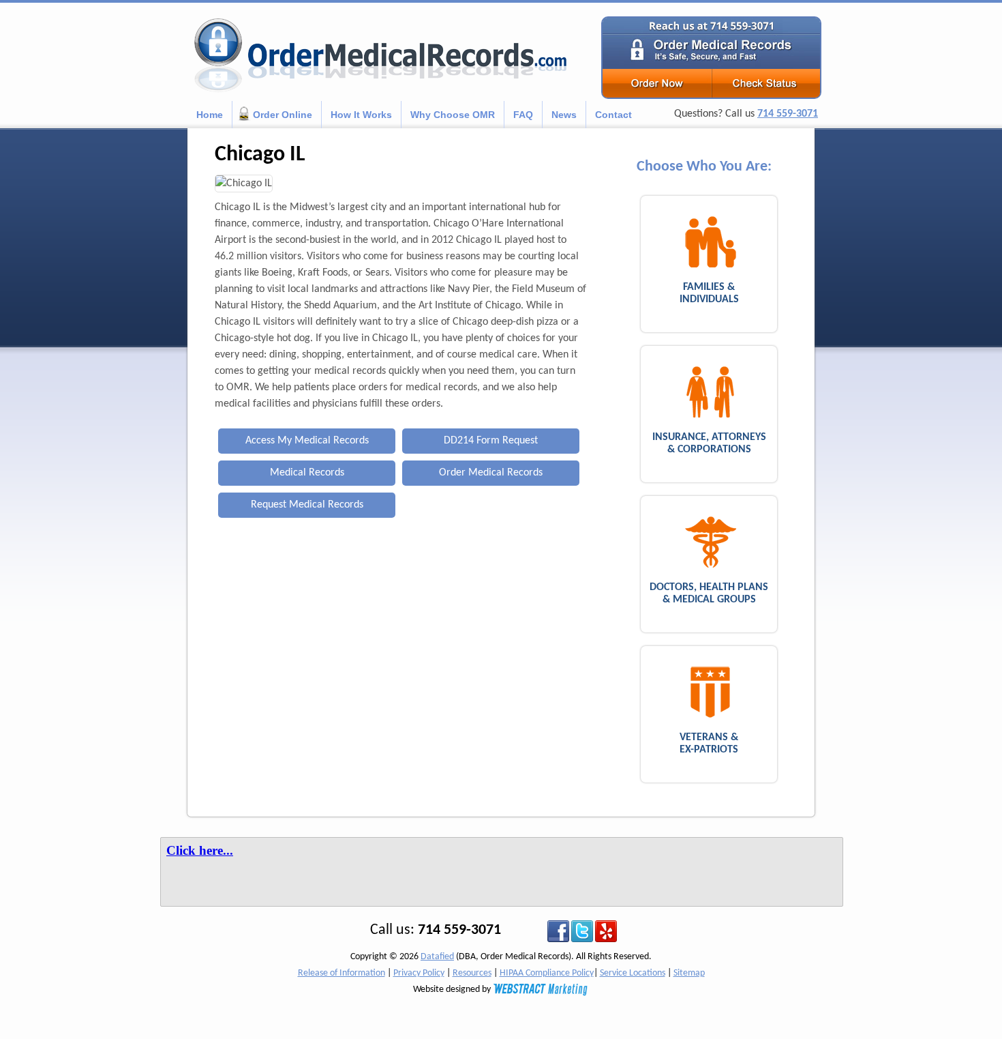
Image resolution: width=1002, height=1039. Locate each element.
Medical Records (307, 472)
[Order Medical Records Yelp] (606, 931)
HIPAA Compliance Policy (547, 973)
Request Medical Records (307, 504)
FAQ (523, 114)
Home (209, 114)
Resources (472, 973)
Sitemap (689, 973)
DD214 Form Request (491, 440)
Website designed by (453, 989)
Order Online (282, 114)
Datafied (437, 957)
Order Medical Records (491, 472)
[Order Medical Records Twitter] (582, 931)
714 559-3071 (787, 113)
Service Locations (632, 973)
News (564, 114)
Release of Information (341, 973)
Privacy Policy (418, 973)
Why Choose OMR (452, 114)
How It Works (361, 114)
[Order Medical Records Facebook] (558, 931)
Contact (613, 114)
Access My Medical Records (307, 440)
